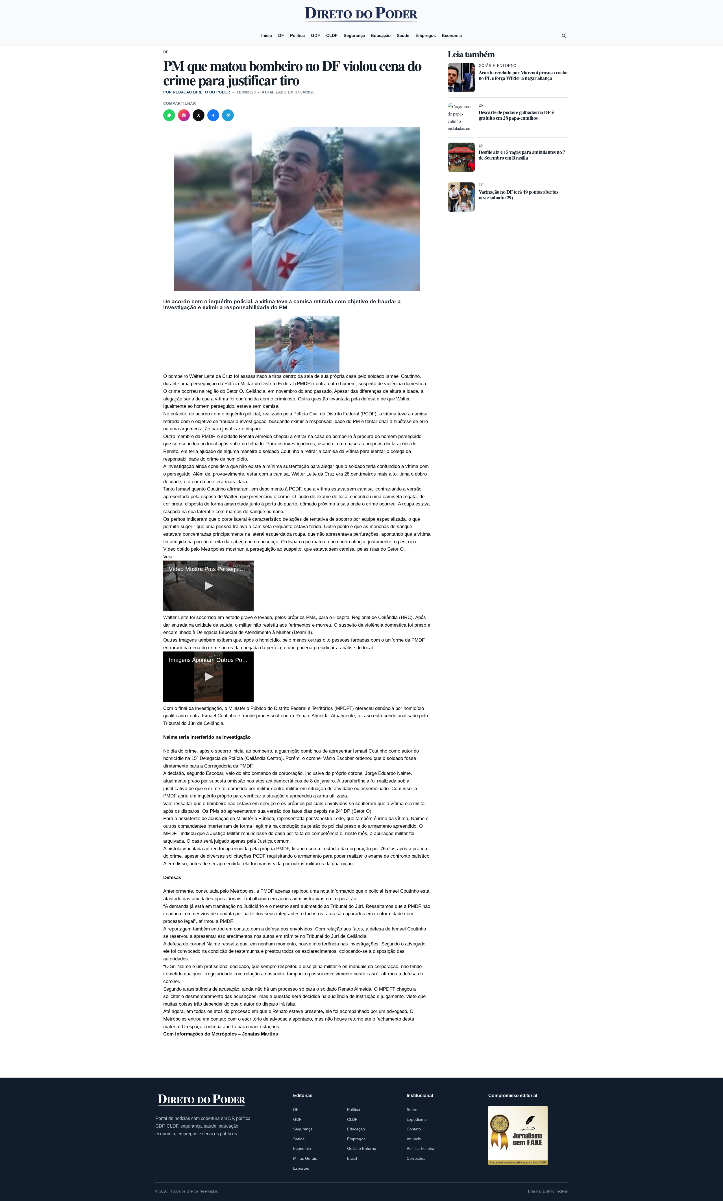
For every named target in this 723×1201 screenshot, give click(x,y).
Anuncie (414, 1139)
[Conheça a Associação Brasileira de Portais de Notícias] (518, 1135)
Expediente (417, 1119)
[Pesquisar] (564, 36)
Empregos (425, 35)
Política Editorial (421, 1148)
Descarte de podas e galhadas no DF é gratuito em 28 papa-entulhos (516, 114)
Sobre (412, 1109)
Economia (452, 35)
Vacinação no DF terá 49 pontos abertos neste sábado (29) (518, 194)
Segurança (354, 35)
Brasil (352, 1158)
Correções (416, 1158)
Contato (414, 1129)
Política (297, 35)
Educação (381, 35)
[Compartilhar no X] (198, 115)
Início (266, 35)
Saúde (403, 35)
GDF (315, 35)
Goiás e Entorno (498, 66)
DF (281, 35)
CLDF (331, 35)
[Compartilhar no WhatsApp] (169, 115)
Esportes (301, 1168)
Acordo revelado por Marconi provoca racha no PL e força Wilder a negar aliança (523, 75)
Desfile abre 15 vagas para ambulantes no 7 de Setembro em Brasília (522, 154)
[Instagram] (184, 115)
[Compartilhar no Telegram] (228, 115)
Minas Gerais (305, 1158)
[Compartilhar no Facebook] (213, 115)
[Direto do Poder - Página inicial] (202, 1100)
